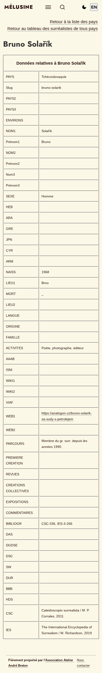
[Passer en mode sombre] (84, 7)
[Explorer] (48, 7)
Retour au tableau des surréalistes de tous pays (52, 28)
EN (94, 7)
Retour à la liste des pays (74, 21)
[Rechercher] (62, 7)
